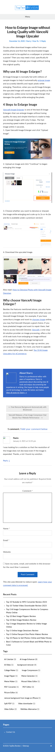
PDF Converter (11, 687)
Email (6, 540)
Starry (28, 41)
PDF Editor (28, 687)
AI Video (8, 665)
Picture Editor (11, 693)
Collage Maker (11, 670)
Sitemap (26, 746)
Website (7, 552)
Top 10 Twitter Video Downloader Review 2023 (26, 606)
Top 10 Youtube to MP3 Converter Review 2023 (26, 602)
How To (35, 41)
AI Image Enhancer (28, 659)
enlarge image (44, 80)
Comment (27, 491)
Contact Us (10, 732)
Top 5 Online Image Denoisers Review (22, 631)
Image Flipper (11, 676)
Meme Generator (29, 676)
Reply (5, 461)
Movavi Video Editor (30, 681)
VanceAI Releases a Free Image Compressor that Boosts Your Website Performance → (27, 416)
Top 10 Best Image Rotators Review (21, 620)
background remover (26, 665)
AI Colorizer (10, 659)
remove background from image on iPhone (22, 698)
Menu (27, 17)
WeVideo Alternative (29, 709)
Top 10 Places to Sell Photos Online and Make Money (29, 638)
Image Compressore (31, 670)
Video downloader (26, 704)
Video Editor (10, 709)
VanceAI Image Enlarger (13, 110)
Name (6, 529)
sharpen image (38, 320)
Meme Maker (10, 681)
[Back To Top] (51, 746)
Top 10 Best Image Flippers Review (21, 616)
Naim (16, 438)
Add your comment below (34, 429)
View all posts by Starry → (16, 393)
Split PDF (9, 704)
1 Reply (43, 41)
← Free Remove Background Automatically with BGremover (27, 408)
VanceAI (35, 330)
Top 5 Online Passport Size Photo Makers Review (27, 634)
